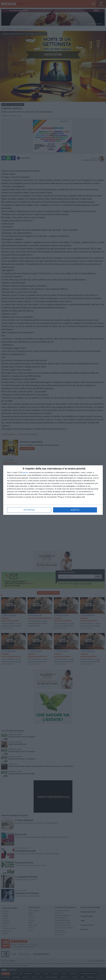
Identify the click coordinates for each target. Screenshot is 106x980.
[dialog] (53, 490)
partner (25, 472)
